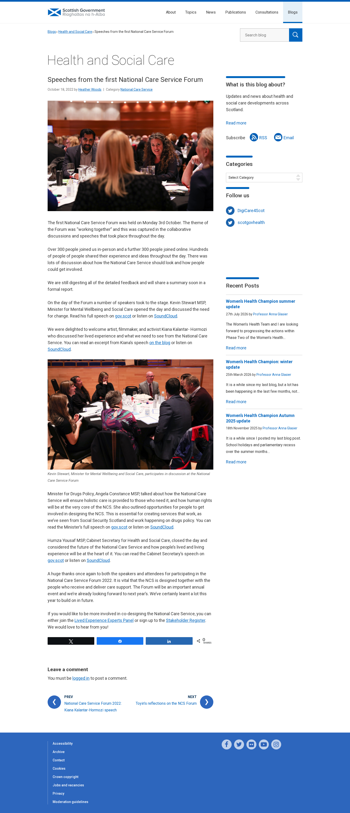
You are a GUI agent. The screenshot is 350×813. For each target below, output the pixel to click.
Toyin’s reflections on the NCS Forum (166, 703)
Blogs (293, 12)
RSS (263, 137)
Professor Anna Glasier (270, 314)
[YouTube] (264, 744)
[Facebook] (227, 744)
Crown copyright (65, 777)
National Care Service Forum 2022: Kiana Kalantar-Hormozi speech (93, 706)
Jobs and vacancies (68, 785)
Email (289, 137)
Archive (59, 752)
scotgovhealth (251, 222)
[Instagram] (276, 744)
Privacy (58, 793)
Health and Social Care (75, 32)
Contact (59, 760)
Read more (236, 122)
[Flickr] (251, 744)
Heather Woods (89, 89)
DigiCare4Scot (251, 210)
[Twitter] (239, 744)
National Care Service (136, 89)
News (211, 12)
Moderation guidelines (70, 802)
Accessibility (63, 743)
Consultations (266, 12)
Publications (235, 12)
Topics (190, 12)
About (171, 12)
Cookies (59, 768)
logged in (81, 678)
